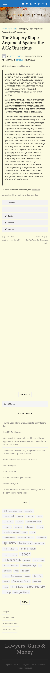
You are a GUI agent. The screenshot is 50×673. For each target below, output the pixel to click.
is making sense (23, 66)
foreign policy (9, 537)
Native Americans (11, 565)
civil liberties (8, 522)
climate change (34, 521)
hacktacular (25, 543)
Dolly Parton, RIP (10, 483)
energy (40, 527)
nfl (40, 565)
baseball (9, 516)
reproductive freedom (13, 576)
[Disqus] (25, 279)
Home (4, 28)
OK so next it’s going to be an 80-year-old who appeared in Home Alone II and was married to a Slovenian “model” (24, 441)
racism (25, 570)
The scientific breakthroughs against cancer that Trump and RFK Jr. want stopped (24, 452)
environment (12, 532)
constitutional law (9, 195)
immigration (28, 548)
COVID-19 (7, 527)
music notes (39, 560)
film (25, 532)
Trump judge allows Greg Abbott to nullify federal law (24, 424)
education (30, 527)
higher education (11, 549)
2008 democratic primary (13, 511)
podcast (7, 570)
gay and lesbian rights (26, 537)
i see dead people (10, 555)
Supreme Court (33, 195)
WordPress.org (9, 629)
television (37, 581)
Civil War (20, 522)
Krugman (36, 189)
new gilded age (29, 565)
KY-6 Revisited (9, 471)
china (40, 516)
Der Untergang (9, 465)
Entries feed (8, 617)
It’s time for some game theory (17, 477)
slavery (6, 581)
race (17, 571)
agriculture (29, 511)
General (12, 28)
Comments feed (10, 623)
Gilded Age (42, 537)
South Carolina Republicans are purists (20, 459)
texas (6, 587)
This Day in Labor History (28, 586)
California (30, 516)
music (27, 560)
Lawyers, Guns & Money (25, 648)
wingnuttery (21, 592)
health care (21, 195)
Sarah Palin (38, 576)
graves (10, 542)
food (33, 532)
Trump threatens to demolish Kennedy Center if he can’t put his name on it (24, 491)
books (20, 516)
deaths (18, 527)
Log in (6, 611)
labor (25, 554)
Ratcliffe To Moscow (12, 432)
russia (27, 576)
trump (7, 592)
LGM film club (12, 560)
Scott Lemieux (16, 56)
